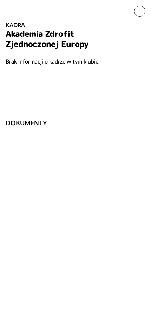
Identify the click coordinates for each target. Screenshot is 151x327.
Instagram (138, 100)
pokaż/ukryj (141, 122)
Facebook (116, 100)
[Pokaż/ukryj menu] (139, 11)
